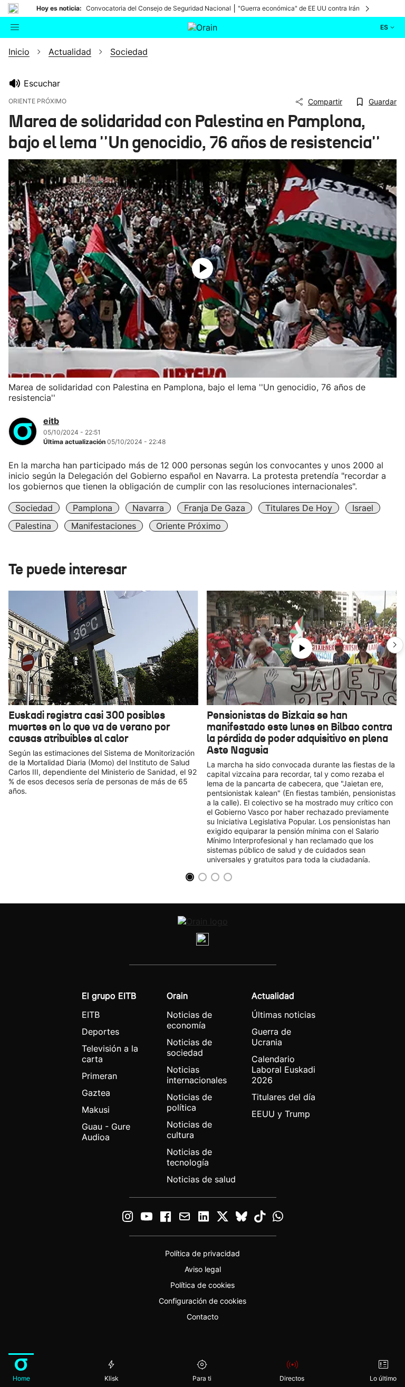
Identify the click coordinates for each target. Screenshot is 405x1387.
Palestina (33, 526)
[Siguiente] (368, 8)
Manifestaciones (103, 526)
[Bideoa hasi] (202, 268)
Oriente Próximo (188, 526)
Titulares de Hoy (298, 508)
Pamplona (92, 508)
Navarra (148, 508)
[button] (395, 645)
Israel (362, 508)
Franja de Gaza (214, 508)
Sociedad (34, 508)
